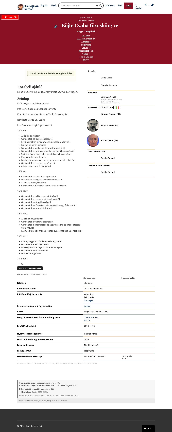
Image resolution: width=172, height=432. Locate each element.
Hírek (54, 5)
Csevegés (86, 47)
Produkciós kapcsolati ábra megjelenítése (50, 73)
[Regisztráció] (152, 5)
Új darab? (138, 7)
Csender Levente (109, 85)
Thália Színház (86, 56)
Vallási (85, 53)
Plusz (128, 5)
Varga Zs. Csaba (108, 96)
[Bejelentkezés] (146, 5)
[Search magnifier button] (100, 5)
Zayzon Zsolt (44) (109, 125)
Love (12, 17)
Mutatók (110, 5)
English (44, 5)
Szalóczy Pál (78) (109, 140)
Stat (120, 5)
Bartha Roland (108, 158)
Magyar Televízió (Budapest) (111, 99)
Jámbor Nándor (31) (111, 114)
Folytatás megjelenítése (30, 268)
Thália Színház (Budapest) (110, 103)
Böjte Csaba (106, 77)
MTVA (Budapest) (107, 101)
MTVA (86, 60)
